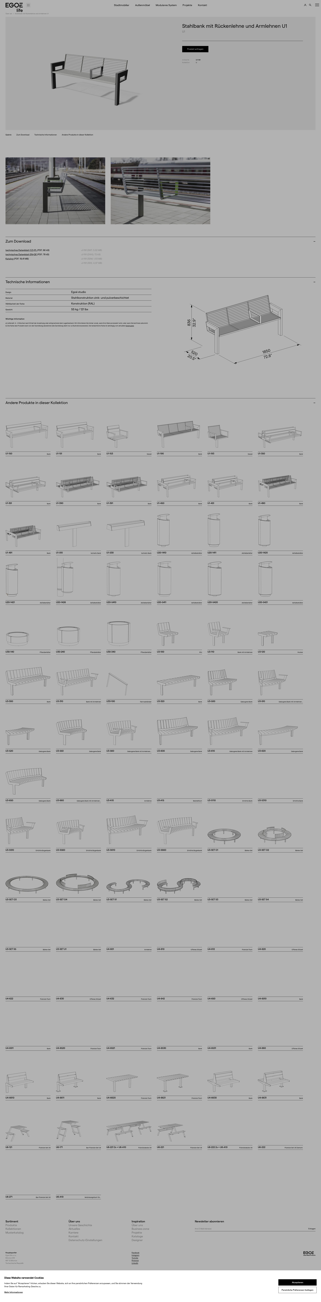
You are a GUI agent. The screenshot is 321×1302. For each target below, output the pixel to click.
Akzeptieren (297, 1282)
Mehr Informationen (13, 1292)
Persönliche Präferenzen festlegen (297, 1290)
